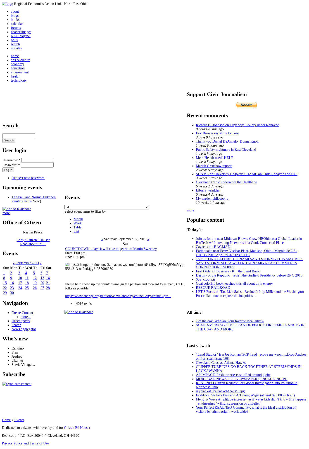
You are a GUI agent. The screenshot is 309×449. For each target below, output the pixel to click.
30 (12, 293)
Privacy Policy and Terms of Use (25, 443)
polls (14, 40)
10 (20, 278)
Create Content (22, 313)
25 (27, 288)
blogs (15, 15)
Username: (11, 160)
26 (35, 288)
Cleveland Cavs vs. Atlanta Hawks (221, 362)
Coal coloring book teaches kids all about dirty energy (234, 283)
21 (48, 283)
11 (27, 278)
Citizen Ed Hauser (77, 428)
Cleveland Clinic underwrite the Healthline (226, 182)
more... (26, 317)
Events (19, 420)
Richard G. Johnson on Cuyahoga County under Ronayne (237, 125)
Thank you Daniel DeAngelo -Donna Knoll (227, 141)
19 (35, 283)
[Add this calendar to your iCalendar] (16, 209)
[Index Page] (7, 4)
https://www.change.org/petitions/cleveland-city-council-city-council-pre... (118, 296)
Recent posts (21, 321)
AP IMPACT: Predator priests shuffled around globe (233, 375)
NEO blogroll (21, 36)
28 (48, 288)
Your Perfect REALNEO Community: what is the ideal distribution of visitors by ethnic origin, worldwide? (246, 409)
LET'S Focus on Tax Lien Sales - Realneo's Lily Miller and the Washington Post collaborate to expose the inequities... (250, 294)
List (76, 231)
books (15, 20)
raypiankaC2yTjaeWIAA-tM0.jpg (220, 391)
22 (5, 288)
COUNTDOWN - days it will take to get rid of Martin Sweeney (111, 249)
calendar (17, 24)
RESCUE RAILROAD (213, 287)
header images (21, 32)
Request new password (28, 178)
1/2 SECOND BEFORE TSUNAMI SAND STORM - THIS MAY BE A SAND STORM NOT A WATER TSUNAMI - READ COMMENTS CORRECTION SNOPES (249, 263)
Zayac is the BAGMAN (213, 247)
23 (12, 288)
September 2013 (27, 263)
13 (42, 278)
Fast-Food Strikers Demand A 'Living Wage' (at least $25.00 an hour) (245, 395)
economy (17, 64)
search (15, 44)
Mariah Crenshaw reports (214, 166)
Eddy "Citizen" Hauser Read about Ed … (33, 242)
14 (48, 278)
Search (16, 325)
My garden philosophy (212, 198)
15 (5, 283)
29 (5, 293)
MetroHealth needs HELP (214, 158)
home (15, 56)
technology (19, 80)
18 (27, 283)
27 (42, 288)
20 (42, 283)
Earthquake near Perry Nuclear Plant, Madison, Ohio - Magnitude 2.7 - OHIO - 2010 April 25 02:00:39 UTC (246, 253)
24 (20, 288)
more (6, 213)
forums (16, 28)
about (15, 11)
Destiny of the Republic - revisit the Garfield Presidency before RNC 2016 (249, 275)
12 (35, 278)
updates (16, 48)
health (15, 76)
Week (78, 223)
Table (77, 227)
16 (12, 283)
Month (78, 219)
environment (20, 72)
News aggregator (24, 329)
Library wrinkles (208, 190)
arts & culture (20, 60)
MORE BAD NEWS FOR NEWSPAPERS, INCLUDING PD (242, 379)
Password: (11, 165)
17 (20, 283)
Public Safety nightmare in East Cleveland (226, 149)
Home (6, 420)
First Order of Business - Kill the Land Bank (227, 271)
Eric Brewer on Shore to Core (217, 133)
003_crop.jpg (205, 279)
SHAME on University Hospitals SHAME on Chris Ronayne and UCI (246, 174)
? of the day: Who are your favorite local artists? (230, 321)
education (18, 68)
